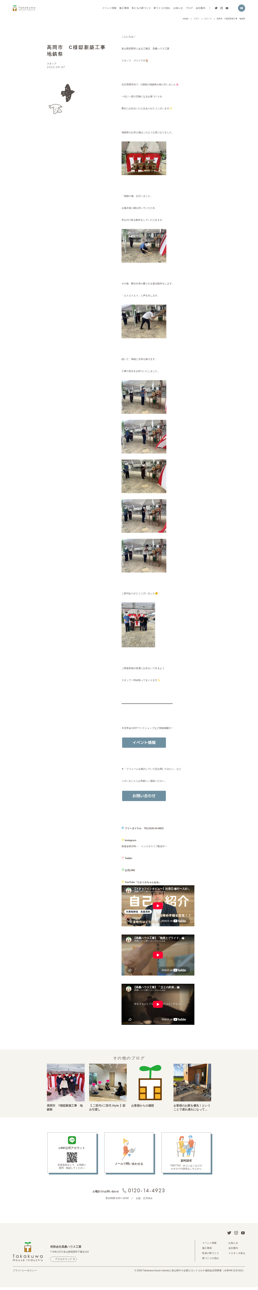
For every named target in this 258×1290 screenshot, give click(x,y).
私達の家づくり (210, 1253)
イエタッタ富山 (236, 1253)
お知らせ (178, 8)
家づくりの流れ (162, 8)
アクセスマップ (63, 1259)
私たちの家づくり (141, 8)
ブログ (189, 8)
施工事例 (124, 8)
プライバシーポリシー (25, 1270)
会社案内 (200, 8)
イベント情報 (109, 8)
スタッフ (51, 63)
